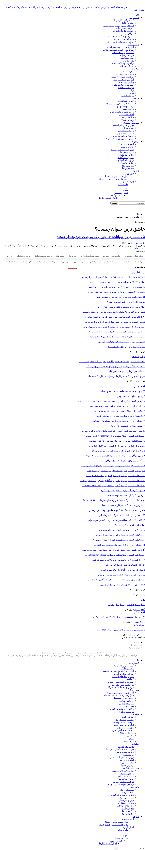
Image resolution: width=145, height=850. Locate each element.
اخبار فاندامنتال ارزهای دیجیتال (113, 179)
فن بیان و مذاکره (126, 87)
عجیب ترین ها (127, 147)
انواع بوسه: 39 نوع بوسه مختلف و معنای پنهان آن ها (121, 307)
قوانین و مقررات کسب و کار (120, 42)
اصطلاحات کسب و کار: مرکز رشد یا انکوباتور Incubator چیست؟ (115, 475)
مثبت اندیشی (127, 95)
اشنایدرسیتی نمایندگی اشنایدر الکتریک (115, 262)
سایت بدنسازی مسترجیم (111, 256)
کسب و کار (134, 17)
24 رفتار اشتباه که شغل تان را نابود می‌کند (125, 565)
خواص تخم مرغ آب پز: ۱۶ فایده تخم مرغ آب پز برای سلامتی (117, 287)
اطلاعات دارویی (126, 114)
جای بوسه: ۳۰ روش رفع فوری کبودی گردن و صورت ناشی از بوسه (114, 327)
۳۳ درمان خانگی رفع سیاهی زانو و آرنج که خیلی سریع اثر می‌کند (115, 366)
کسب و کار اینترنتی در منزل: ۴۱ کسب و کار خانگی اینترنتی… (116, 446)
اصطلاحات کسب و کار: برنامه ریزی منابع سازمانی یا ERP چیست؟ (114, 500)
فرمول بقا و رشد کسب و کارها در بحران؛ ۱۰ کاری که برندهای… (115, 376)
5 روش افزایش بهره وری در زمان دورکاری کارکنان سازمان (117, 441)
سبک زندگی (133, 44)
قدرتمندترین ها (127, 152)
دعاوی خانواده (93, 262)
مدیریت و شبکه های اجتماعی (120, 36)
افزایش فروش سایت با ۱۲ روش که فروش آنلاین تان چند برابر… (115, 579)
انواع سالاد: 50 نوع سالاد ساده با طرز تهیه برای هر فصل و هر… (116, 282)
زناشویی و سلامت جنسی (122, 63)
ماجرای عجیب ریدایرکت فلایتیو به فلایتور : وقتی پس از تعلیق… (116, 510)
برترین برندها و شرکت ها (122, 149)
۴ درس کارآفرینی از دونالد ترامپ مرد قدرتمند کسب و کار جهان (115, 455)
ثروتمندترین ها (127, 144)
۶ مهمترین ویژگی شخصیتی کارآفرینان (127, 426)
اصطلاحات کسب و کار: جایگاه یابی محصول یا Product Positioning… (113, 485)
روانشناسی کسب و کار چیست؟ (130, 525)
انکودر (30, 262)
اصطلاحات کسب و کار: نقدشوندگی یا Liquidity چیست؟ (119, 540)
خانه (137, 15)
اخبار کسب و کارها (108, 198)
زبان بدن (130, 90)
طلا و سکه (123, 184)
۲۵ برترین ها (128, 168)
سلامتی (135, 98)
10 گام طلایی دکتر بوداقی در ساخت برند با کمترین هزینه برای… (115, 520)
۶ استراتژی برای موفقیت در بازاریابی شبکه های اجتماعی (118, 421)
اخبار (142, 599)
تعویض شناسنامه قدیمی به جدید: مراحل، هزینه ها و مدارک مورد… (114, 322)
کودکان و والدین (126, 66)
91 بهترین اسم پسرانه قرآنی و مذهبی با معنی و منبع (121, 297)
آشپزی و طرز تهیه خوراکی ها (120, 47)
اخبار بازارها (128, 182)
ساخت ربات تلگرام (24, 256)
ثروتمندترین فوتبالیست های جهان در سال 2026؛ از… (120, 630)
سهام (125, 190)
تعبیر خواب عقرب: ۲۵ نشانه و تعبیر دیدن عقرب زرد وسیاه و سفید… (113, 312)
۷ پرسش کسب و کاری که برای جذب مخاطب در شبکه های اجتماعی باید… (110, 401)
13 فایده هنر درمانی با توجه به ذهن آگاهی (126, 371)
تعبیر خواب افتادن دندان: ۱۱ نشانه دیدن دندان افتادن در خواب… (115, 336)
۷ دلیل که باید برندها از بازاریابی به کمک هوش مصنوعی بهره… (116, 406)
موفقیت (135, 68)
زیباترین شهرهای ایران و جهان (120, 138)
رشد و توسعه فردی (125, 74)
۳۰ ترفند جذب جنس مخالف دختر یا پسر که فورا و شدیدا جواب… (115, 317)
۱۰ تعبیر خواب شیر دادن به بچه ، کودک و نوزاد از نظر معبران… (116, 331)
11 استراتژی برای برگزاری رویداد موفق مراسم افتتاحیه (119, 545)
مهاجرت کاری (127, 128)
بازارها (136, 171)
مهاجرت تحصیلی (126, 130)
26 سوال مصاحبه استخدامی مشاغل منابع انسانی (122, 391)
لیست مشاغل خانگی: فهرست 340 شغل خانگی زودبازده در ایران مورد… (111, 277)
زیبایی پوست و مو (125, 106)
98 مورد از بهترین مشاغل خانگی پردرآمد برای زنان (121, 341)
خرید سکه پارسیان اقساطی (14, 262)
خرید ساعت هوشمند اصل (43, 256)
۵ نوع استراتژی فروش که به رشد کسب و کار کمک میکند (118, 451)
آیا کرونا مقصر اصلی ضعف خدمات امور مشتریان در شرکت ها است (113, 550)
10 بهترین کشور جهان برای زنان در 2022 (126, 346)
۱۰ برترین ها (128, 165)
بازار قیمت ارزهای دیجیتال (116, 176)
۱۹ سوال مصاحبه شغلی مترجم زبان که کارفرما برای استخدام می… (113, 465)
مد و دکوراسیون (126, 58)
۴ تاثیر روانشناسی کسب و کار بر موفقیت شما (123, 505)
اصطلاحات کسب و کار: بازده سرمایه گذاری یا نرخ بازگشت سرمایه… (112, 480)
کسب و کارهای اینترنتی (123, 31)
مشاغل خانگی (127, 23)
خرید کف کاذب (138, 262)
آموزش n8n (72, 256)
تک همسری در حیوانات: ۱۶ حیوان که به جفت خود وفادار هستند (101, 237)
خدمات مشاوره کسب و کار (133, 256)
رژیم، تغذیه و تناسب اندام (122, 112)
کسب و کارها (116, 195)
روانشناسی (128, 109)
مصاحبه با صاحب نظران (122, 85)
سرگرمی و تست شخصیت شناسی (118, 50)
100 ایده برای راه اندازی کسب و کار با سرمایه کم (122, 515)
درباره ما (135, 645)
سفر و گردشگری (131, 122)
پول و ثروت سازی (125, 82)
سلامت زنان (128, 117)
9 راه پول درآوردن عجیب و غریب (129, 396)
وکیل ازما (10, 256)
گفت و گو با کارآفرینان (123, 20)
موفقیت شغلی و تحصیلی (122, 77)
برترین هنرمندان (126, 155)
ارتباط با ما (134, 647)
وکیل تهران (64, 262)
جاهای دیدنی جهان (125, 133)
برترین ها (135, 141)
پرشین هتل (60, 256)
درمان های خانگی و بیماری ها (120, 103)
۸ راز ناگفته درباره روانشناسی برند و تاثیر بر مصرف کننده (118, 560)
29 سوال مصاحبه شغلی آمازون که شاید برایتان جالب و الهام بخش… (113, 431)
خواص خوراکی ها (126, 101)
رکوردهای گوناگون (125, 160)
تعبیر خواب (128, 60)
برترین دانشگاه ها (126, 157)
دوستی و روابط (126, 55)
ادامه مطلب (139, 248)
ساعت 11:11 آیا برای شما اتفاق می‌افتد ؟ (126, 302)
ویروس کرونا (127, 120)
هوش (131, 93)
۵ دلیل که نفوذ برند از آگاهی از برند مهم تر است (123, 570)
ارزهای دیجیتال (127, 173)
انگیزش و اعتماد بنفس (123, 79)
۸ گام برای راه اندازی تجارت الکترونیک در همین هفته (120, 584)
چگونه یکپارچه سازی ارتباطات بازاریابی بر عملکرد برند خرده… (116, 470)
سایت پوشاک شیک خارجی (89, 256)
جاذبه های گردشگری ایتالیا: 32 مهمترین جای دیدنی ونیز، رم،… (116, 292)
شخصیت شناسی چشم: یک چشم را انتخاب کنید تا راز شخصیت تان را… (112, 361)
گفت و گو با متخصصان (123, 52)
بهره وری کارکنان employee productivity (126, 495)
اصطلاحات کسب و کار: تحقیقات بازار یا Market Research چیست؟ (114, 436)
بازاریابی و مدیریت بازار (123, 39)
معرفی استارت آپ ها (124, 28)
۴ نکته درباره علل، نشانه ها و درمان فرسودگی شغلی (120, 416)
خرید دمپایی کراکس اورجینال (46, 262)
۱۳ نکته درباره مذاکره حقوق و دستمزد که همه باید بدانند (119, 411)
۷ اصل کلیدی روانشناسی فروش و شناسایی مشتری (121, 530)
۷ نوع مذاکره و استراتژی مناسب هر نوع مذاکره (123, 490)
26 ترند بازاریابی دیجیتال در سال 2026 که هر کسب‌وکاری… (117, 617)
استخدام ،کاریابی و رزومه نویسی (118, 25)
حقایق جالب (128, 163)
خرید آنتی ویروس (78, 262)
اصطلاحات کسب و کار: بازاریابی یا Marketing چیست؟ (120, 535)
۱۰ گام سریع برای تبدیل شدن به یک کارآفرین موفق (121, 460)
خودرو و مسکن (121, 192)
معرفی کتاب (128, 71)
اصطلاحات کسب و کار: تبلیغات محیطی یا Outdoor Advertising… (115, 555)
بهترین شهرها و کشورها (123, 125)
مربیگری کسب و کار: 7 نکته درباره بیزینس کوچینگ (121, 575)
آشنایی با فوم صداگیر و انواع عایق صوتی (126, 604)
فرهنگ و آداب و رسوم (123, 136)
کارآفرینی (129, 33)
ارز (126, 187)
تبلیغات (136, 642)
